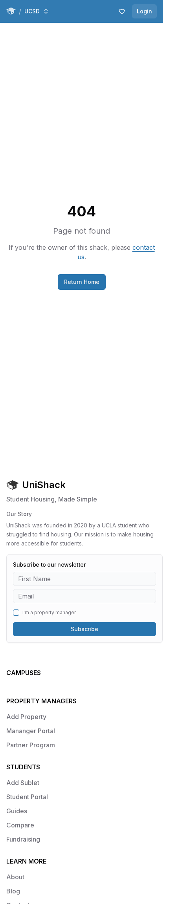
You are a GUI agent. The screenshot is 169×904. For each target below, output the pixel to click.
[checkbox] (16, 612)
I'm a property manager (49, 612)
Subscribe (84, 629)
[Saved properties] (122, 11)
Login (144, 11)
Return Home (81, 281)
